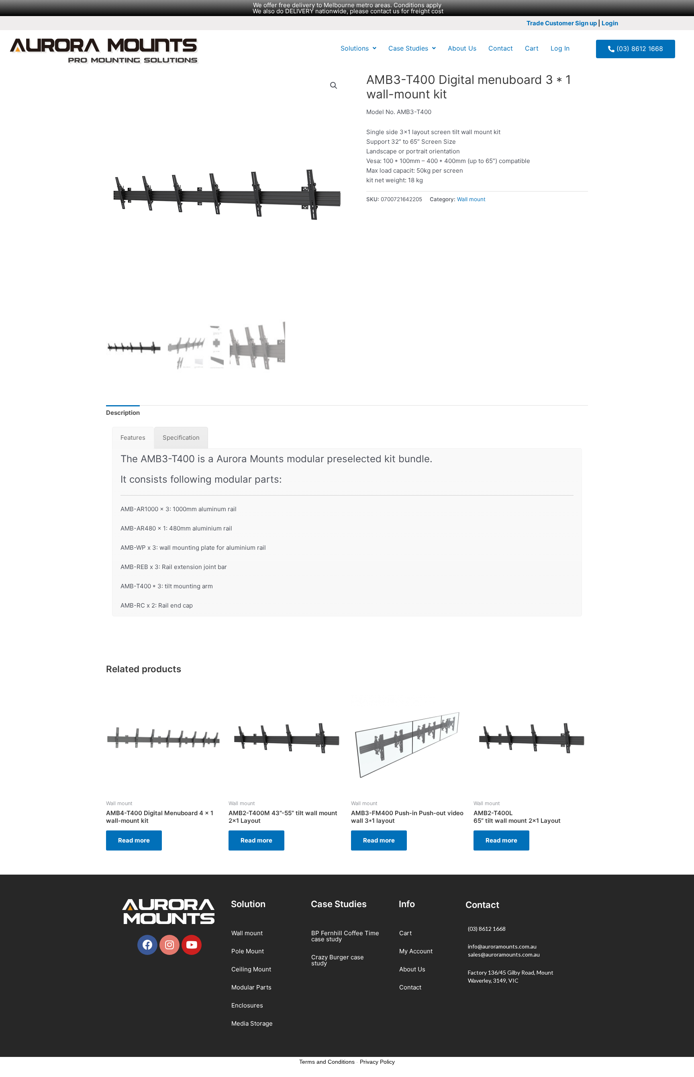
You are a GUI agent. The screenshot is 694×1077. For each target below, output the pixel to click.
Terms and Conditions (327, 1062)
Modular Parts (251, 987)
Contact (500, 48)
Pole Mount (247, 951)
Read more (134, 840)
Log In (560, 48)
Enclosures (247, 1005)
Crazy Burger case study (337, 960)
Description (123, 412)
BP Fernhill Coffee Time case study (345, 936)
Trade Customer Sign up (562, 23)
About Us (462, 48)
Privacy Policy (377, 1062)
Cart (532, 48)
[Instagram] (169, 945)
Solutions (355, 48)
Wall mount (471, 199)
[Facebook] (147, 945)
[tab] (123, 413)
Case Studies (408, 48)
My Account (416, 951)
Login (610, 23)
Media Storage (252, 1023)
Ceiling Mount (251, 969)
